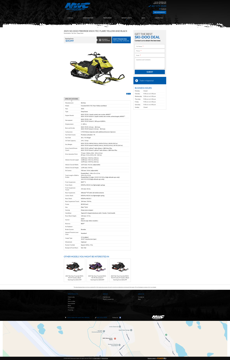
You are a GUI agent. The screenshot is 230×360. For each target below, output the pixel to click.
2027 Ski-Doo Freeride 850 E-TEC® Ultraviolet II (97, 276)
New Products (73, 294)
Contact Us (141, 297)
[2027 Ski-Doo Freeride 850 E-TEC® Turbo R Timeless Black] (120, 267)
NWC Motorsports (159, 12)
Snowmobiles (71, 303)
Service (105, 294)
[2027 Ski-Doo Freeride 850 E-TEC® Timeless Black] (74, 267)
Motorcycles (71, 297)
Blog (139, 299)
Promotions (71, 307)
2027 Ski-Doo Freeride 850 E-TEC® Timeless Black (74, 276)
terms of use (105, 358)
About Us (141, 294)
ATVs (69, 299)
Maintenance (106, 297)
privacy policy (96, 358)
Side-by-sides (71, 301)
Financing (70, 310)
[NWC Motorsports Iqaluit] (77, 7)
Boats (69, 305)
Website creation (152, 358)
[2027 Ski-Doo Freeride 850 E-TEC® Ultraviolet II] (97, 267)
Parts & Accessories (108, 299)
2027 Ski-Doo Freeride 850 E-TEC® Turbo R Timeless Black (120, 276)
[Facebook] (120, 317)
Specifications (71, 99)
